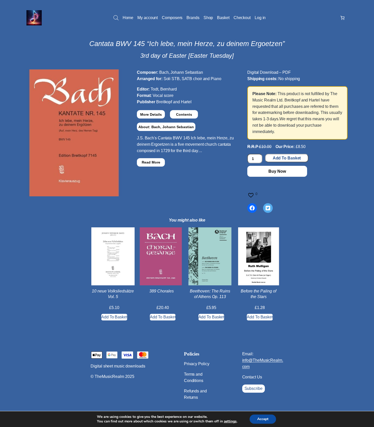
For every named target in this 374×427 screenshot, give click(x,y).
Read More (151, 162)
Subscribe (253, 388)
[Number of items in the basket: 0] (342, 18)
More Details (151, 114)
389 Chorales (161, 291)
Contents (184, 114)
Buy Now (277, 171)
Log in (260, 18)
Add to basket (287, 158)
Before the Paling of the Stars (258, 294)
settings (230, 421)
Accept (262, 419)
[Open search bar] (116, 17)
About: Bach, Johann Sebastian (166, 127)
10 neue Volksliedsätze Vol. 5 (113, 294)
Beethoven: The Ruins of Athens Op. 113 (210, 294)
